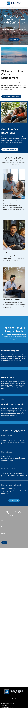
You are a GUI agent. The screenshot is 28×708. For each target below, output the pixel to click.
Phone (3, 533)
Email (2, 527)
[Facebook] (13, 698)
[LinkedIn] (15, 698)
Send (4, 542)
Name (2, 520)
